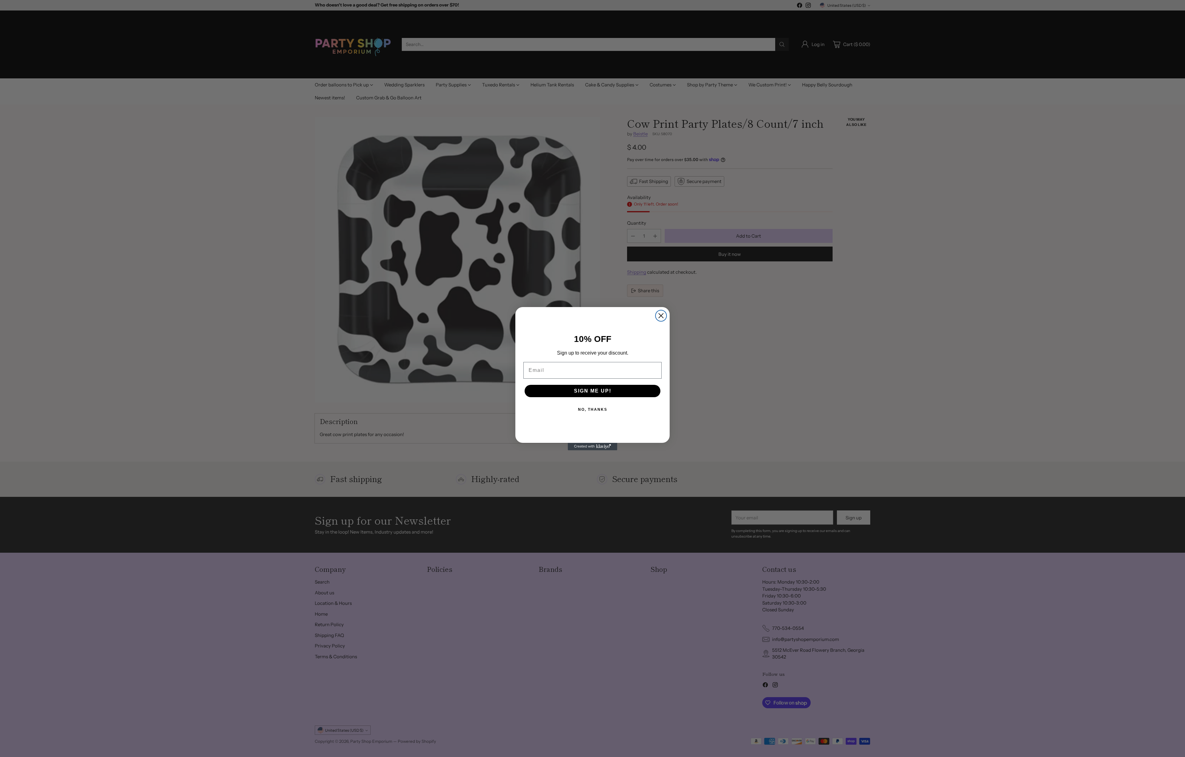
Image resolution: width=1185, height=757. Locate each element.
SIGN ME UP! (592, 390)
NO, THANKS (592, 409)
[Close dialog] (661, 315)
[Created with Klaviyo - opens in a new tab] (592, 446)
